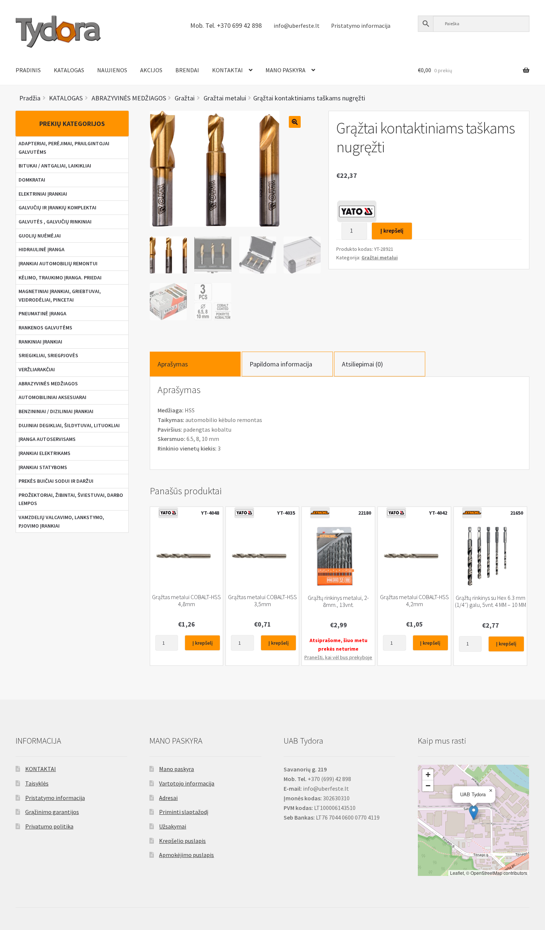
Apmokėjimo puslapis (186, 854)
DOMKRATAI (32, 179)
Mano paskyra (176, 769)
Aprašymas (173, 364)
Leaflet (457, 873)
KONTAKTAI (227, 70)
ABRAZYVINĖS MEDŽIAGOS (48, 383)
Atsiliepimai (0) (362, 364)
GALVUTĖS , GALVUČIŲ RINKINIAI (55, 221)
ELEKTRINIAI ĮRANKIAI (43, 193)
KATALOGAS (69, 70)
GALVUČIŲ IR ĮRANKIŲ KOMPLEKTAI (57, 207)
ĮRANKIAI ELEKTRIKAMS (44, 453)
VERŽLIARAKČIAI (37, 369)
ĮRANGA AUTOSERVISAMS (47, 439)
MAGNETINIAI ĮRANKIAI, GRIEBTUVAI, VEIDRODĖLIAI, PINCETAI (60, 295)
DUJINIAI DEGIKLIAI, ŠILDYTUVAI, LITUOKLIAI (69, 425)
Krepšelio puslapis (182, 840)
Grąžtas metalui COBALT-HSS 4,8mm (186, 601)
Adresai (168, 797)
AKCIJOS (151, 70)
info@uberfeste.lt (297, 25)
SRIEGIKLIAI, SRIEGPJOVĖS (48, 355)
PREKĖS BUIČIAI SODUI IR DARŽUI (56, 481)
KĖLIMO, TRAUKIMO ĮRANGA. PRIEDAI (60, 277)
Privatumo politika (49, 826)
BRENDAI (187, 70)
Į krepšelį (391, 230)
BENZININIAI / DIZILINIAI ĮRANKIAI (56, 411)
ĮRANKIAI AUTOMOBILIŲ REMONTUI (58, 263)
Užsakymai (172, 826)
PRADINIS (28, 70)
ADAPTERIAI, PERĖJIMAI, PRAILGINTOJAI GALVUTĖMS (64, 147)
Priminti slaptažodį (183, 812)
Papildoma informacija (281, 364)
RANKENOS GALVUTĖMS (45, 327)
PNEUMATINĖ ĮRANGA (42, 313)
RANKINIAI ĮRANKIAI (40, 341)
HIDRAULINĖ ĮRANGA (42, 249)
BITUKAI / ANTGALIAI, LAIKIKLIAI (55, 165)
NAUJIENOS (112, 70)
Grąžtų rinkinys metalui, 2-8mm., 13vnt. (338, 601)
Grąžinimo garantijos (52, 812)
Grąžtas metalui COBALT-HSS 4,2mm (414, 601)
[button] (473, 812)
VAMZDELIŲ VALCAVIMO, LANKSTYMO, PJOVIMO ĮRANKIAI (61, 521)
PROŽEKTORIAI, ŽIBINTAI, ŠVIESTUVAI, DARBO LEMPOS (71, 499)
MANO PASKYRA (285, 70)
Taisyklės (37, 783)
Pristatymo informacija (360, 25)
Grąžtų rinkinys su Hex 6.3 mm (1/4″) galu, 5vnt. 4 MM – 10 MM (490, 601)
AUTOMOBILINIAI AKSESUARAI (52, 397)
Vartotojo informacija (186, 783)
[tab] (195, 364)
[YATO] (356, 211)
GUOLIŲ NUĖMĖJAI (40, 235)
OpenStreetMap (486, 873)
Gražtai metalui (379, 257)
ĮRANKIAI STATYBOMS (43, 467)
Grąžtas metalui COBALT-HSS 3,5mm (262, 601)
